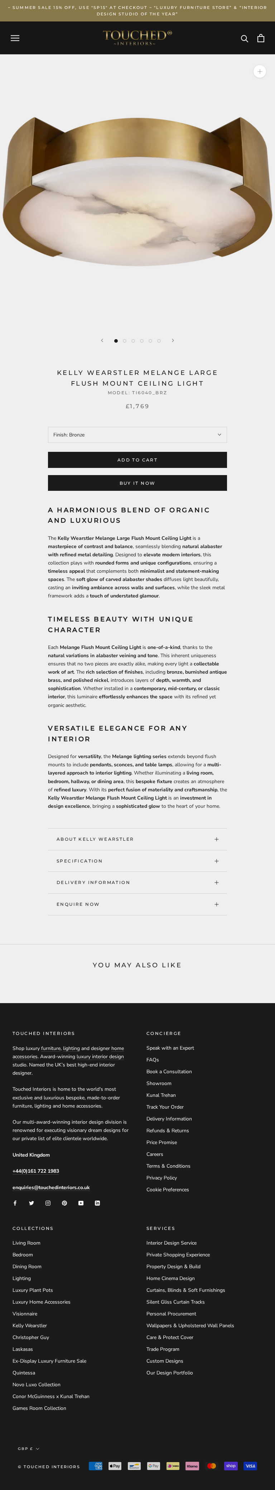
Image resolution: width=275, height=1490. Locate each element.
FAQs (152, 1059)
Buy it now (138, 483)
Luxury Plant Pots (33, 1290)
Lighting (22, 1278)
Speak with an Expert (170, 1048)
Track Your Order (165, 1107)
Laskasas (23, 1349)
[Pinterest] (64, 1203)
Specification (80, 861)
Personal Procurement (171, 1313)
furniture (51, 1048)
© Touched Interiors (49, 1466)
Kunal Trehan (161, 1095)
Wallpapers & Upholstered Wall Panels (190, 1325)
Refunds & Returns (167, 1130)
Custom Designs (164, 1361)
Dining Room (27, 1266)
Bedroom (23, 1254)
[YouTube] (80, 1203)
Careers (154, 1154)
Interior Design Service (171, 1243)
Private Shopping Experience (178, 1254)
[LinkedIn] (97, 1203)
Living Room (26, 1243)
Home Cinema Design (170, 1278)
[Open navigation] (15, 38)
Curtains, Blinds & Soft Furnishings (185, 1290)
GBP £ (25, 1448)
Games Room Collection (39, 1408)
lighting (71, 1048)
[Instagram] (47, 1203)
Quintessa (24, 1372)
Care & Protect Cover (169, 1337)
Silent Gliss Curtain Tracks (175, 1302)
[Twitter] (31, 1203)
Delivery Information (93, 882)
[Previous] (102, 340)
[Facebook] (15, 1203)
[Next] (173, 340)
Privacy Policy (161, 1177)
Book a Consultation (169, 1071)
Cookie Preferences (167, 1189)
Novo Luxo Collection (37, 1384)
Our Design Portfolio (169, 1372)
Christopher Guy (31, 1337)
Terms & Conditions (168, 1166)
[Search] (245, 38)
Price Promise (161, 1142)
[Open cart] (260, 38)
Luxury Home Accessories (42, 1302)
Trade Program (162, 1349)
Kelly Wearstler (30, 1325)
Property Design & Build (173, 1266)
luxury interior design (100, 1056)
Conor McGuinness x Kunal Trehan (51, 1396)
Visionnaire (25, 1313)
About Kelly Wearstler (95, 839)
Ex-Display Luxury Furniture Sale (49, 1361)
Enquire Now (78, 904)
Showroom (159, 1083)
